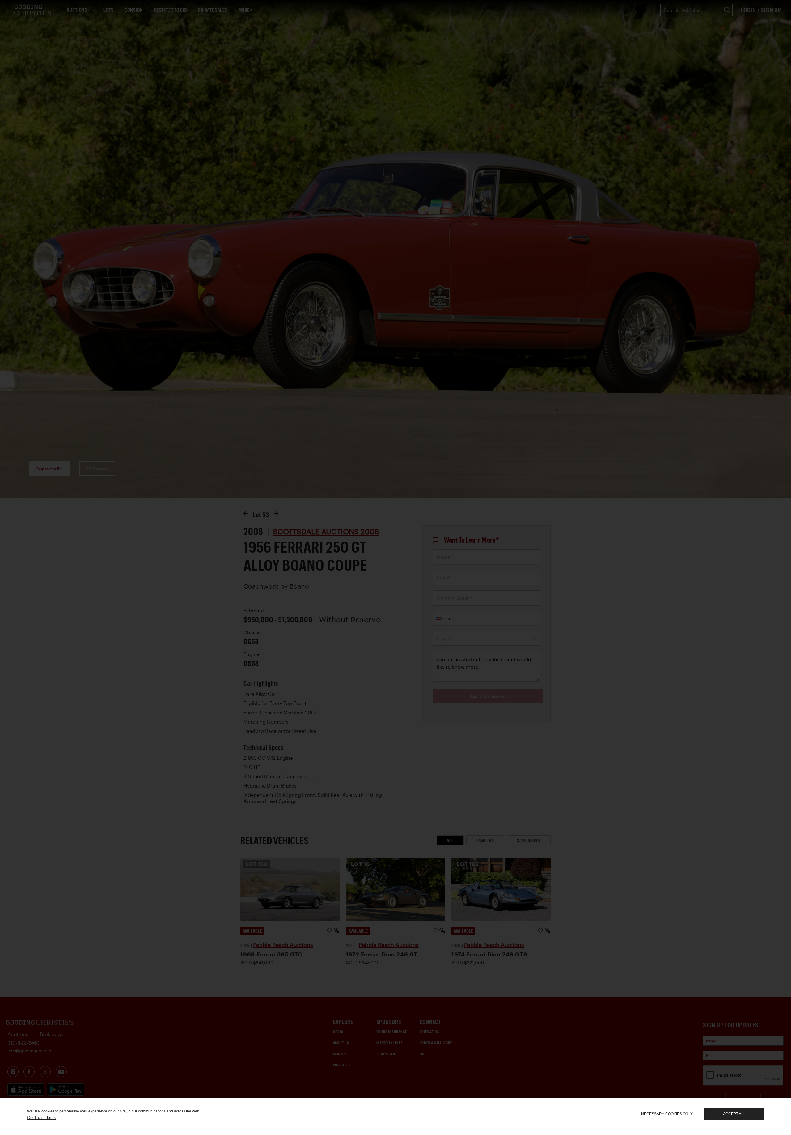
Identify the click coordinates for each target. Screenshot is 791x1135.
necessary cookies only (667, 1114)
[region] (395, 1116)
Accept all (734, 1114)
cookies (47, 1111)
